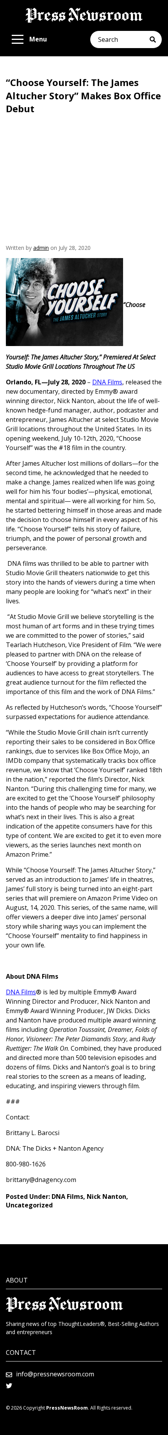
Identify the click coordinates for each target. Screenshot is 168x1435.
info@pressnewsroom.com (55, 1374)
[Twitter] (9, 1386)
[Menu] (17, 39)
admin (41, 247)
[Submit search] (155, 39)
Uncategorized (29, 1205)
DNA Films (67, 1196)
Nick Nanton (106, 1196)
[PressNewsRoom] (84, 15)
